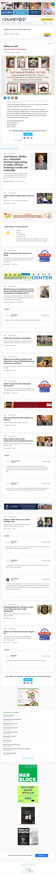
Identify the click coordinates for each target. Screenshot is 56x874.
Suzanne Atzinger (15, 461)
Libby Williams (14, 578)
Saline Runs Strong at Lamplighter (17, 338)
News (3, 23)
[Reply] (8, 140)
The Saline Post (19, 181)
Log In (50, 23)
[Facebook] (5, 97)
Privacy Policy (31, 872)
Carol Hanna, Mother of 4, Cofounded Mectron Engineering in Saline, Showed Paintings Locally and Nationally (16, 163)
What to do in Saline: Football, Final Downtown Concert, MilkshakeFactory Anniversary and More (19, 361)
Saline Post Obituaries (8, 181)
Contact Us (24, 866)
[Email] (16, 97)
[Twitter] (8, 97)
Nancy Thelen (6, 264)
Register (45, 23)
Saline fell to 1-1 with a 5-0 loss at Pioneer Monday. (16, 200)
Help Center (31, 866)
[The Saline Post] (14, 19)
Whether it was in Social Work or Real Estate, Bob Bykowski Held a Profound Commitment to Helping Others (19, 291)
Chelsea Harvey (11, 52)
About (30, 23)
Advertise (25, 23)
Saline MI (50, 43)
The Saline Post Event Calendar (11, 712)
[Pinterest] (12, 97)
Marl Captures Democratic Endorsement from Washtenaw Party (18, 440)
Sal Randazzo (14, 315)
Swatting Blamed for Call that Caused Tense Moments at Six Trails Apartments (18, 609)
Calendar (8, 23)
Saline (5, 153)
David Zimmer (14, 483)
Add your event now (28, 758)
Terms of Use (25, 872)
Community (14, 23)
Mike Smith (14, 541)
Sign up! (28, 134)
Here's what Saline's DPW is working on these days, (16, 422)
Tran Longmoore (7, 203)
